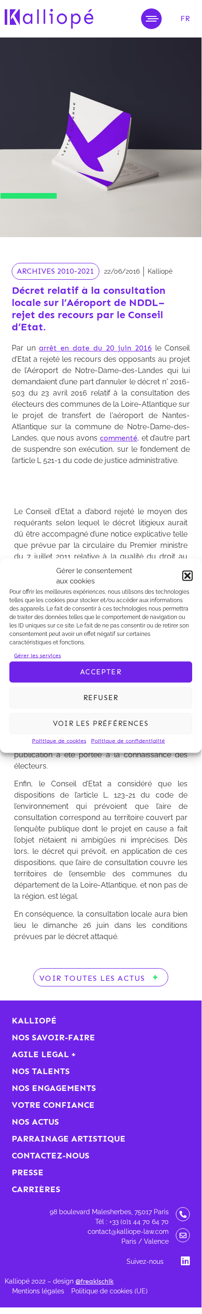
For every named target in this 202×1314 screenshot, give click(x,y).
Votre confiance (53, 1105)
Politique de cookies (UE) (109, 1291)
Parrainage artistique (69, 1139)
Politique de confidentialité (128, 740)
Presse (28, 1172)
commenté (118, 437)
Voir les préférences (101, 723)
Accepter (100, 672)
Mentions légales (38, 1291)
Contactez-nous (51, 1155)
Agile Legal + (44, 1054)
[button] (187, 576)
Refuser (100, 698)
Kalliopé (34, 1020)
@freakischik (94, 1281)
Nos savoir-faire (53, 1037)
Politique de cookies (59, 740)
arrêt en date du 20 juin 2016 (95, 347)
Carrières (36, 1189)
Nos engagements (54, 1088)
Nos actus (35, 1122)
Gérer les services (37, 655)
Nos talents (41, 1071)
